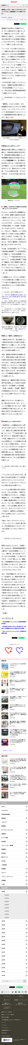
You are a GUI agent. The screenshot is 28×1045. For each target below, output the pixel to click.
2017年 (3, 952)
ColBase (20, 329)
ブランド (3, 872)
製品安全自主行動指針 (5, 1017)
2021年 (3, 936)
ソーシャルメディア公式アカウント (7, 1007)
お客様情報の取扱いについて (6, 1030)
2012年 (3, 971)
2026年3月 (6, 911)
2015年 (3, 960)
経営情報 (3, 826)
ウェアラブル (4, 810)
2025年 (3, 921)
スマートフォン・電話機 (7, 845)
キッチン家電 (4, 837)
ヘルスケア (4, 822)
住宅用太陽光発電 (5, 814)
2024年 (3, 925)
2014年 (3, 963)
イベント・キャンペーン (7, 876)
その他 (3, 884)
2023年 (3, 929)
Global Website (4, 1032)
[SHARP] (14, 1)
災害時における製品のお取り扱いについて (7, 1003)
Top (26, 1043)
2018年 (3, 948)
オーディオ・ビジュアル (7, 830)
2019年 (3, 944)
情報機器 (3, 849)
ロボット (3, 806)
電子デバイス (4, 857)
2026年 (3, 891)
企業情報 (3, 880)
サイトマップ (3, 1022)
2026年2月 (6, 914)
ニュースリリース (7, 996)
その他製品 (4, 865)
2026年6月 (6, 901)
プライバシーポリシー (5, 1027)
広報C (11, 17)
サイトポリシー (4, 1025)
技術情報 (3, 868)
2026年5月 (6, 904)
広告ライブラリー (7, 999)
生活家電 (3, 841)
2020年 (3, 940)
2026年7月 (6, 898)
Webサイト (19, 97)
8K (25, 19)
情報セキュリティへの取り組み (6, 1012)
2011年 (3, 975)
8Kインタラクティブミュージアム (13, 19)
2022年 (3, 932)
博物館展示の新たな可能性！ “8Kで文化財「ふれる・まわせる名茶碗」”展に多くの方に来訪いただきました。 (13, 296)
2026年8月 (6, 895)
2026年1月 (6, 917)
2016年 (3, 956)
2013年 (3, 967)
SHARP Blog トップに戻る (7, 750)
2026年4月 (6, 907)
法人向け (21, 19)
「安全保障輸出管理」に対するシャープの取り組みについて (11, 1019)
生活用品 (3, 853)
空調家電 (3, 833)
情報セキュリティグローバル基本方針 (7, 1014)
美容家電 (3, 818)
